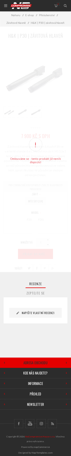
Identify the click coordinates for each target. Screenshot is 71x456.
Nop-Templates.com (42, 452)
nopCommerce (42, 447)
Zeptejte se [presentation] (36, 293)
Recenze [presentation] (35, 284)
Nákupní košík (58, 4)
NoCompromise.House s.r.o (40, 436)
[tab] (36, 284)
